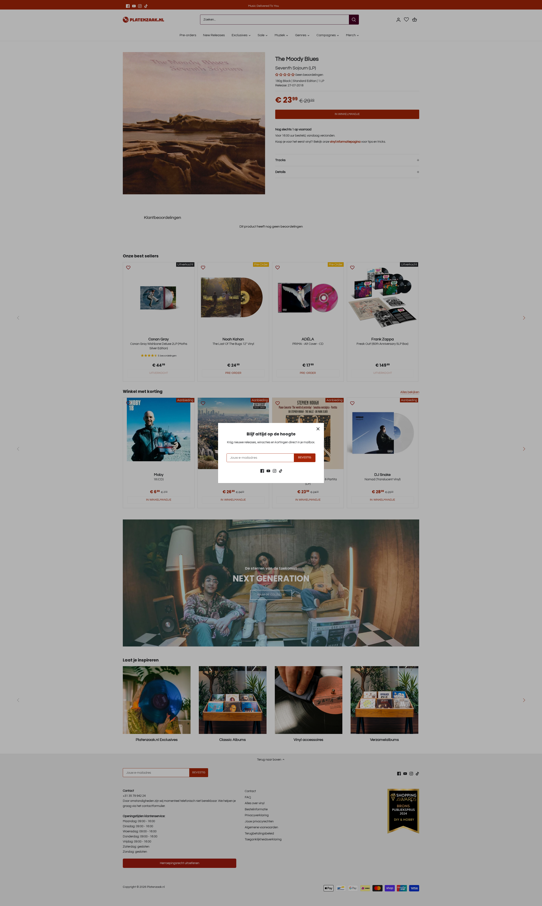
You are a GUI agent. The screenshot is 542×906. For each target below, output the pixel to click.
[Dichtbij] (318, 429)
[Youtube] (268, 470)
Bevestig (304, 457)
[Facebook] (262, 470)
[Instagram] (274, 470)
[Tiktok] (280, 470)
